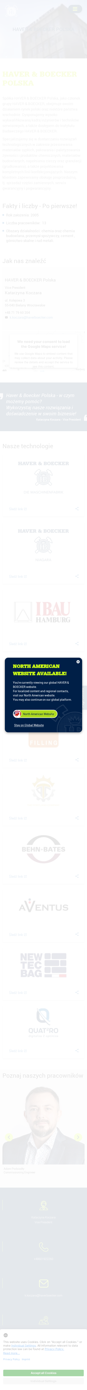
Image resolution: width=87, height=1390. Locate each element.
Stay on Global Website (29, 725)
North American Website (38, 714)
